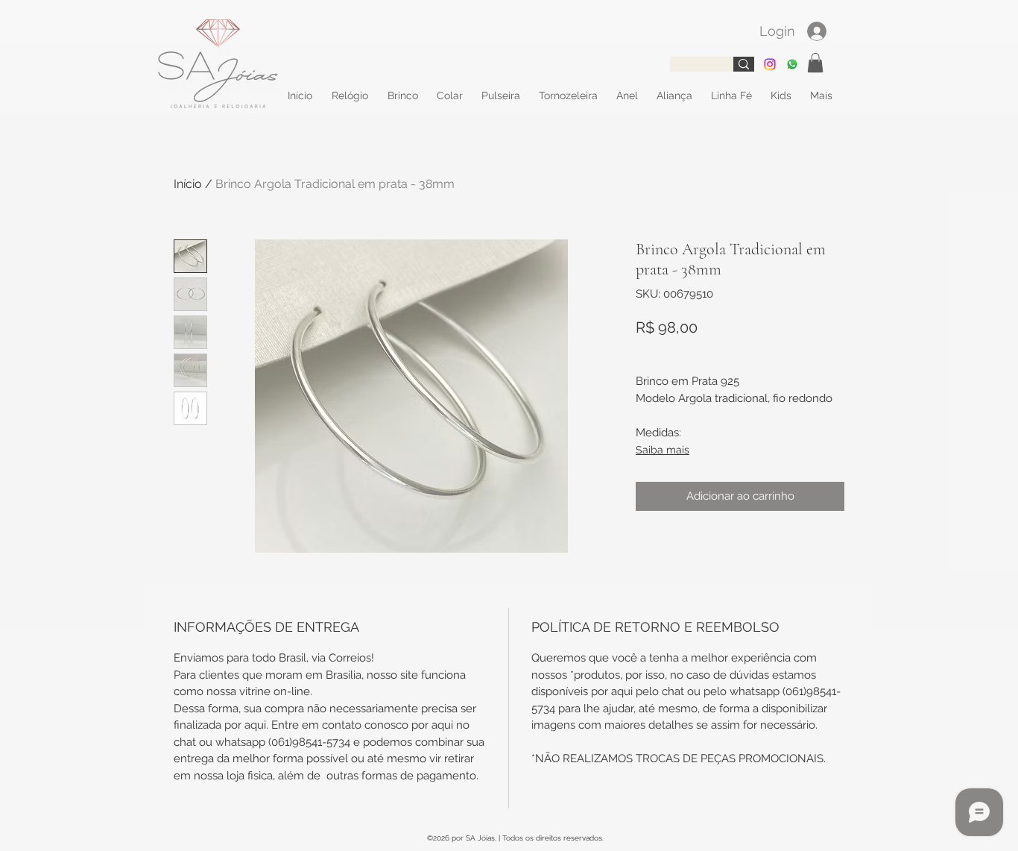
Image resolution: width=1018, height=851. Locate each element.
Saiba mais (662, 450)
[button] (815, 62)
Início (188, 184)
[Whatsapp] (792, 64)
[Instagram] (769, 64)
